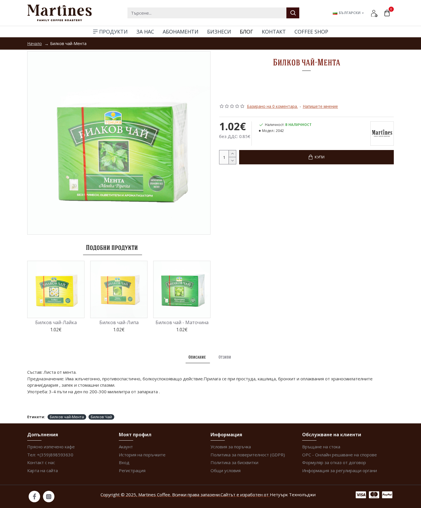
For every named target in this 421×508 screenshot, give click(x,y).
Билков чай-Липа (119, 323)
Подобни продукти (112, 247)
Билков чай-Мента (67, 416)
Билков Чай (101, 416)
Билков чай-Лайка (56, 323)
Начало (34, 43)
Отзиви (225, 357)
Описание (197, 357)
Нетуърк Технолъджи (293, 494)
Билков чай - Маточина (182, 323)
